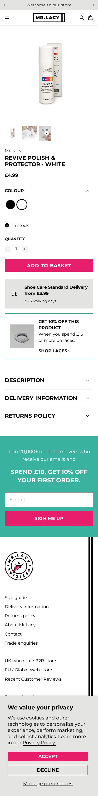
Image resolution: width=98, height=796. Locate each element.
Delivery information (27, 606)
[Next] (93, 5)
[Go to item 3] (46, 133)
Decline (48, 770)
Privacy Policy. (39, 742)
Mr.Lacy (13, 150)
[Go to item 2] (29, 133)
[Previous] (6, 5)
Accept (48, 756)
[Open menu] (7, 17)
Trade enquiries (21, 643)
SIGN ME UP (49, 518)
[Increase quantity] (25, 249)
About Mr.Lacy (20, 624)
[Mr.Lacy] (49, 17)
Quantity (15, 238)
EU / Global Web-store (28, 669)
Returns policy (20, 615)
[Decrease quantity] (7, 249)
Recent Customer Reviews (33, 679)
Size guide (16, 597)
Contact (13, 634)
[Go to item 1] (12, 133)
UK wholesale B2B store (30, 660)
